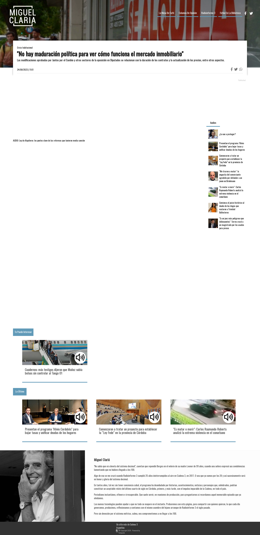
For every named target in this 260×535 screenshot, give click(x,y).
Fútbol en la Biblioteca (230, 13)
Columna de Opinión (188, 13)
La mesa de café (166, 13)
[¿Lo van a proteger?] (226, 134)
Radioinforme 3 (208, 13)
